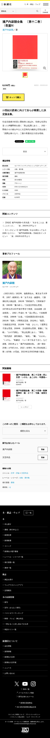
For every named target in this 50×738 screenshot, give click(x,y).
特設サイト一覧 (10, 629)
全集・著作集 (24, 478)
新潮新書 (7, 540)
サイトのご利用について (16, 714)
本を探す (7, 524)
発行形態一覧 (9, 562)
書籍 (12, 482)
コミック (7, 546)
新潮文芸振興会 (26, 703)
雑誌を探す (8, 579)
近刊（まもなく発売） (12, 608)
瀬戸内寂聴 (7, 30)
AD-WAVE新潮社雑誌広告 (26, 707)
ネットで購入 (15, 97)
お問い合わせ (9, 673)
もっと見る (24, 407)
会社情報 (7, 646)
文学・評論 (15, 473)
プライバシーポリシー (33, 714)
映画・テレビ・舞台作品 (13, 619)
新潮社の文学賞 (10, 662)
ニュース (7, 668)
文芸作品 (24, 473)
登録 (42, 449)
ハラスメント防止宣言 (17, 717)
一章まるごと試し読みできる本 (16, 624)
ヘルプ (28, 717)
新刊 (6, 602)
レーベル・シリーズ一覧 (13, 557)
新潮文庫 (7, 535)
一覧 (30, 513)
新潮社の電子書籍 (11, 551)
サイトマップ (35, 717)
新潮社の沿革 (9, 657)
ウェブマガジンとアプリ (13, 585)
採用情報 (7, 651)
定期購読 (7, 590)
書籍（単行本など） (12, 530)
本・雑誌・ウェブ (33, 4)
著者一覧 (7, 568)
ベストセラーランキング (13, 613)
